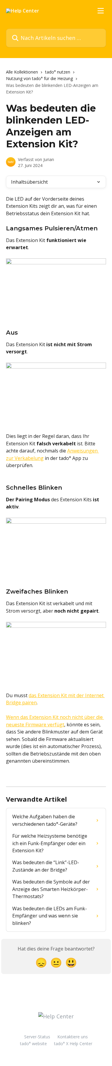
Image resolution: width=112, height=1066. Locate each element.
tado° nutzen (57, 72)
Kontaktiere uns (72, 1037)
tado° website (33, 1043)
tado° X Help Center (73, 1043)
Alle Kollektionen (22, 72)
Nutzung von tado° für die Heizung (39, 78)
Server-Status (37, 1037)
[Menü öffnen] (100, 10)
